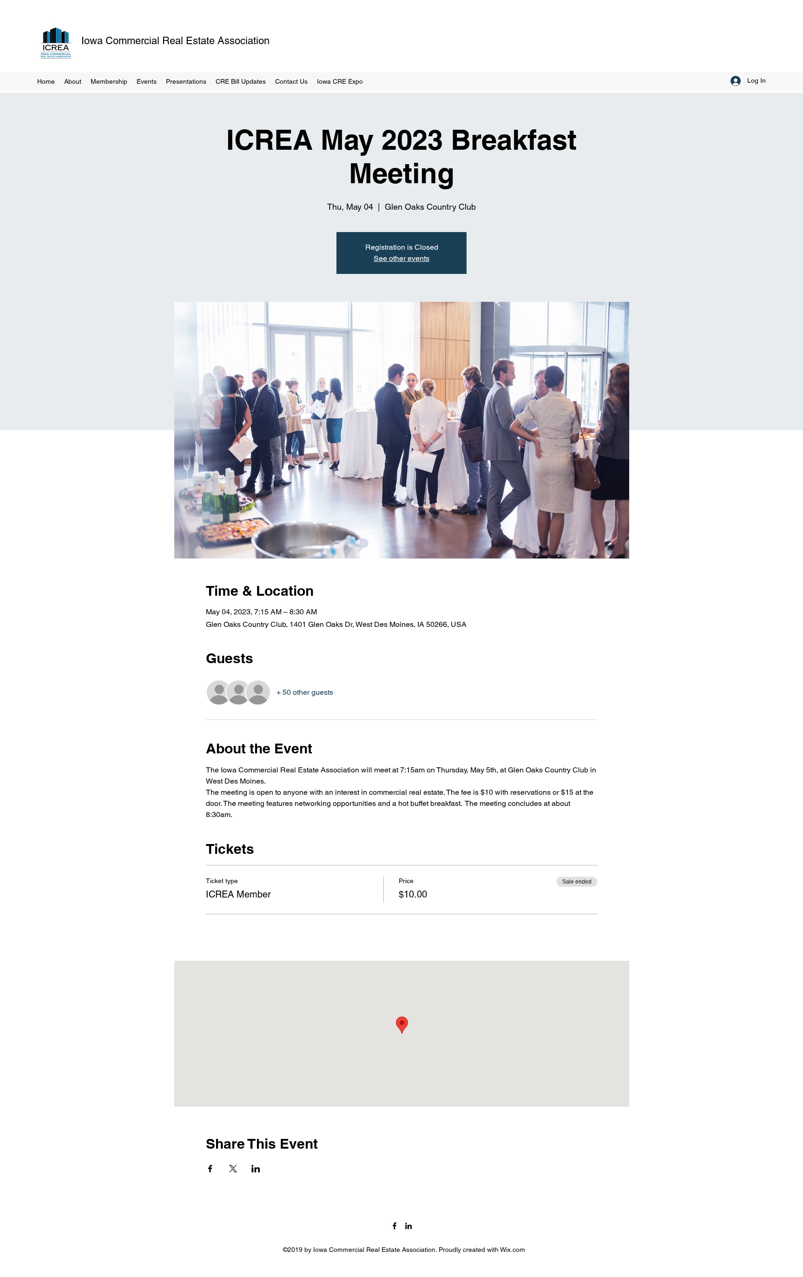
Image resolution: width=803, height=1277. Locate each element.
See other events (401, 258)
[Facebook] (394, 1225)
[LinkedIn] (408, 1225)
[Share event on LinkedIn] (255, 1168)
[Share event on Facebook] (210, 1168)
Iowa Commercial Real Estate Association (175, 41)
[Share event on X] (233, 1168)
